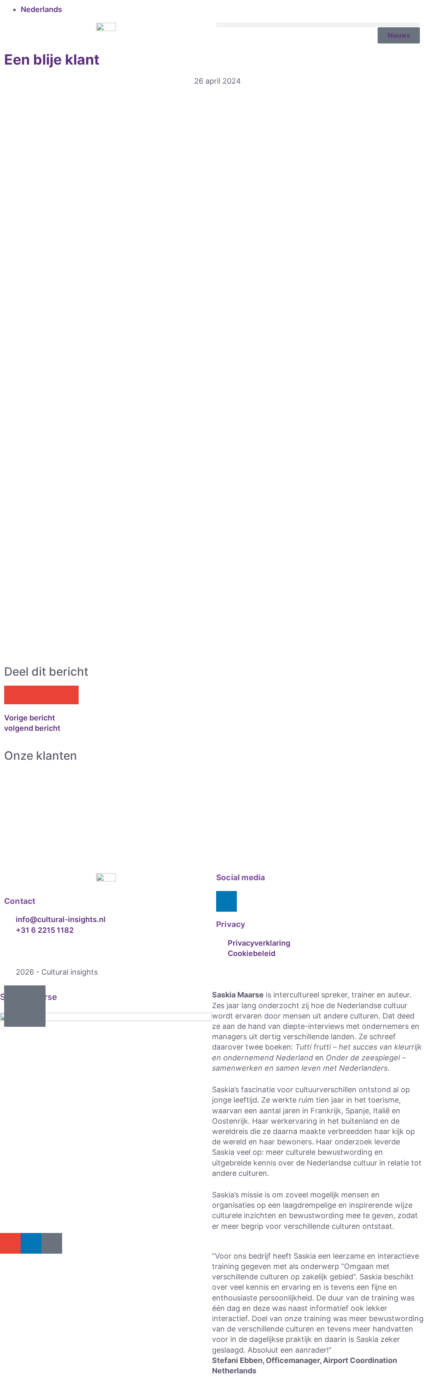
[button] (318, 25)
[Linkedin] (31, 1243)
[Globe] (51, 1243)
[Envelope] (10, 1243)
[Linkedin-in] (226, 901)
